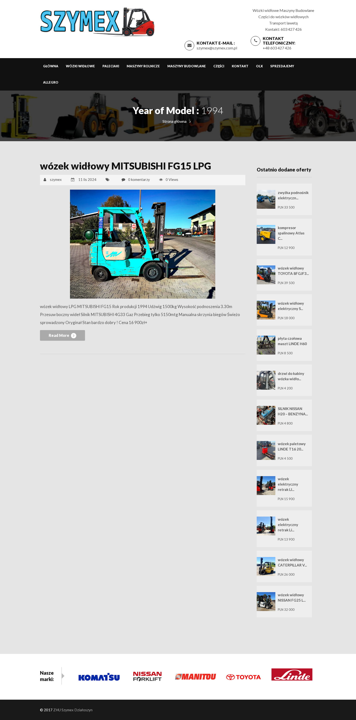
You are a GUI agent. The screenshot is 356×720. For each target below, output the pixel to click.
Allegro (50, 82)
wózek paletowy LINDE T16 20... (292, 446)
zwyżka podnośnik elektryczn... (293, 195)
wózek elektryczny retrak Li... (288, 524)
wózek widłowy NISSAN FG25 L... (292, 597)
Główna (50, 66)
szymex (56, 179)
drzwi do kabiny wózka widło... (291, 376)
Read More (59, 335)
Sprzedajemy (282, 66)
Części (218, 66)
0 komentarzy (139, 179)
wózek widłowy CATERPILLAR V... (292, 562)
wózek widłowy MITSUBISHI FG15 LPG (125, 166)
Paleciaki (110, 66)
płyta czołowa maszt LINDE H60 (292, 341)
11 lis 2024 (87, 179)
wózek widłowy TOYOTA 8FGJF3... (293, 271)
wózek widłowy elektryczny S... (291, 306)
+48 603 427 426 (277, 48)
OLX (259, 66)
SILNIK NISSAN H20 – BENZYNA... (293, 411)
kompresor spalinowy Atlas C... (291, 232)
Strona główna (174, 121)
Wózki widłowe (80, 66)
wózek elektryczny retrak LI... (288, 484)
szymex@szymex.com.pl (217, 48)
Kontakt (240, 66)
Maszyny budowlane (186, 66)
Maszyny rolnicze (143, 66)
